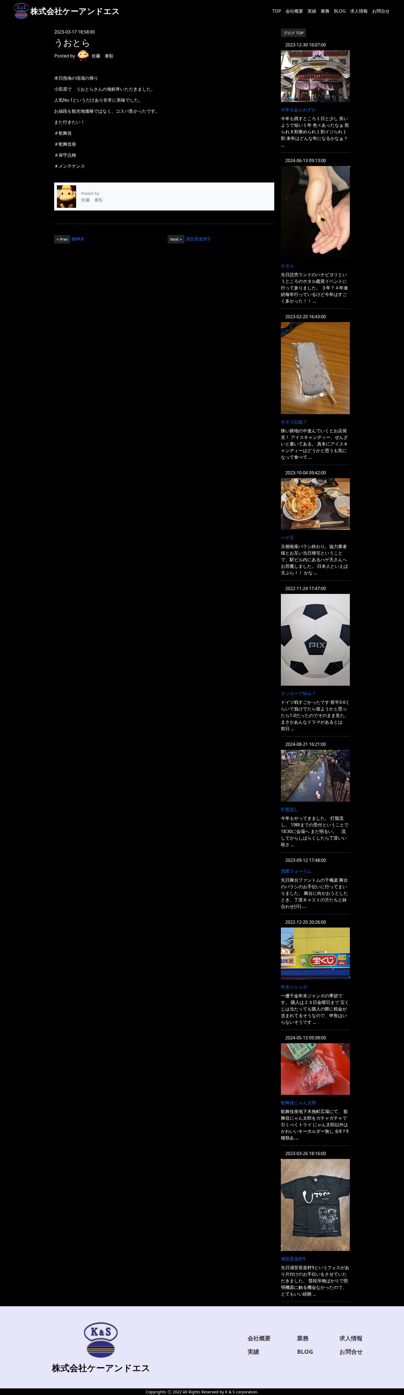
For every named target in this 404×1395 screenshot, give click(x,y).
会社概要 (294, 11)
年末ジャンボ (294, 987)
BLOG (340, 11)
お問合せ (381, 11)
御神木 (78, 239)
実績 (312, 11)
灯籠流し (289, 809)
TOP (276, 11)
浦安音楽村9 (198, 239)
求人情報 (359, 11)
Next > (176, 239)
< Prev (62, 239)
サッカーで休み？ (298, 693)
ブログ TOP (293, 32)
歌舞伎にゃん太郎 (298, 1103)
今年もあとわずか (298, 110)
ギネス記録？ (294, 422)
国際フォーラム (296, 871)
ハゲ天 (287, 538)
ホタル (287, 266)
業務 (325, 11)
